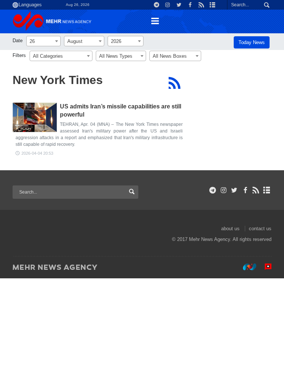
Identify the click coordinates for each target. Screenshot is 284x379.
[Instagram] (223, 190)
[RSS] (174, 83)
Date (18, 40)
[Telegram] (212, 190)
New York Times (58, 80)
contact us (260, 228)
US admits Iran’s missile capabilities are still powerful (120, 110)
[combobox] (43, 41)
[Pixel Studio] (264, 267)
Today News (252, 42)
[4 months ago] (35, 117)
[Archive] (266, 190)
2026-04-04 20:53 (37, 153)
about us (230, 228)
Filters (19, 55)
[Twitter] (234, 190)
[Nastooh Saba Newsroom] (246, 267)
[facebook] (245, 190)
